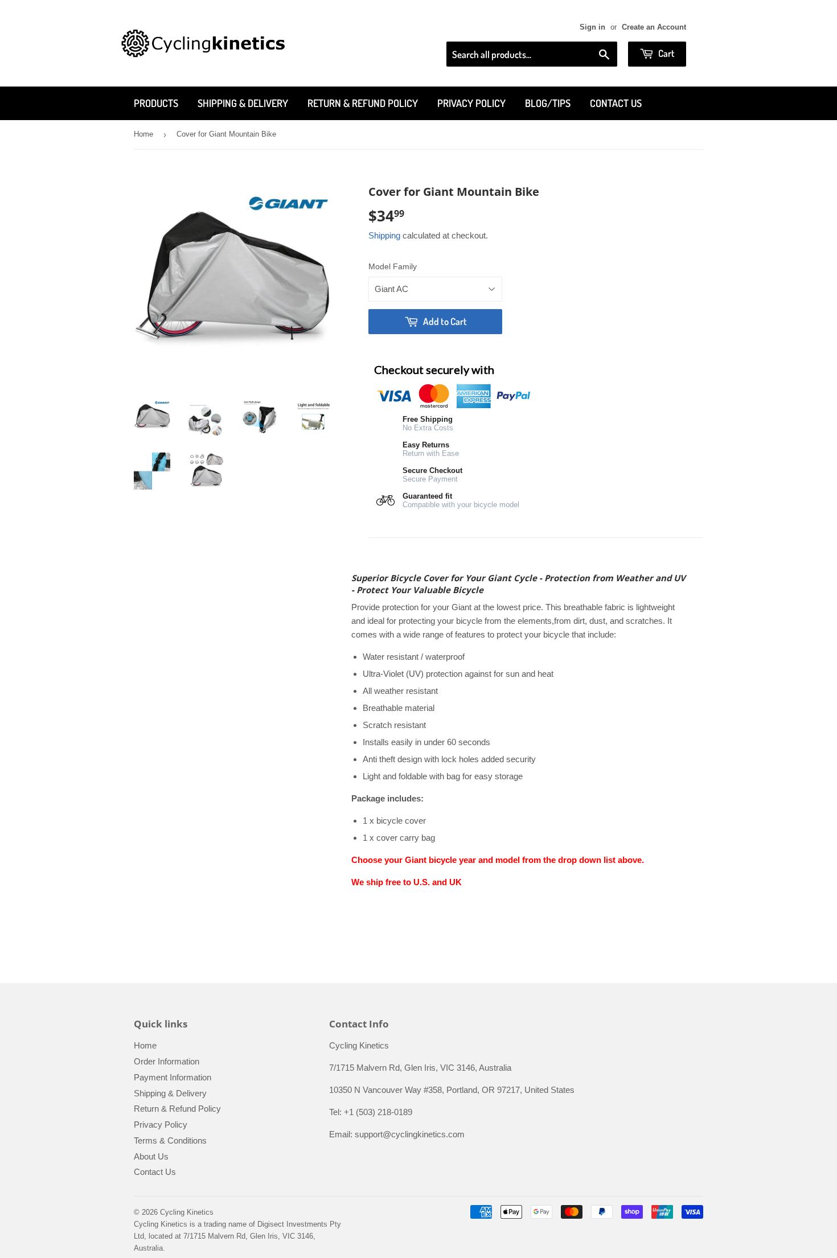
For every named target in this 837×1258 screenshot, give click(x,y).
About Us (151, 1156)
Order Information (166, 1061)
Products (156, 103)
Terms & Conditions (170, 1140)
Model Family (392, 266)
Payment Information (172, 1077)
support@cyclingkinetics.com (410, 1134)
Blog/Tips (548, 103)
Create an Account (654, 27)
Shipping (384, 235)
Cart (666, 53)
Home (143, 134)
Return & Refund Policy (362, 103)
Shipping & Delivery (243, 103)
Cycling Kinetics (187, 1212)
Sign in (592, 27)
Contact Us (616, 103)
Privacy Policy (471, 103)
